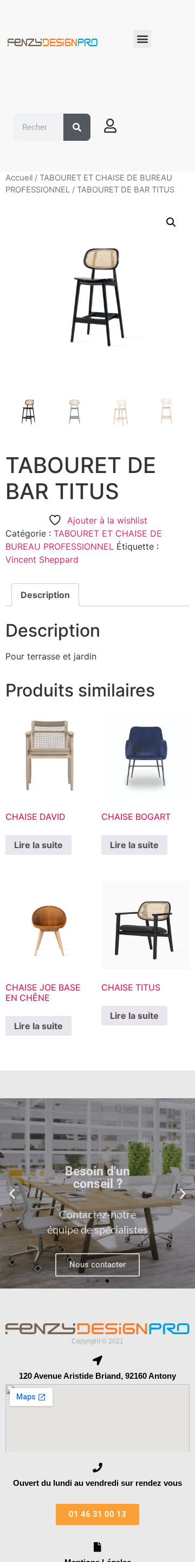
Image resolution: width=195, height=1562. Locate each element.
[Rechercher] (76, 127)
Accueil (18, 178)
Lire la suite (38, 844)
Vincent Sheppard (42, 559)
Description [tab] (45, 594)
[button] (142, 39)
